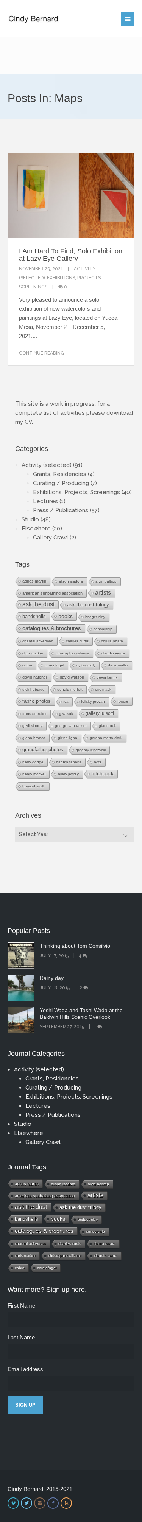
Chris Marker (32, 653)
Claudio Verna (113, 653)
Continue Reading (41, 353)
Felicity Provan (93, 701)
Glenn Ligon (67, 738)
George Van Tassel (70, 726)
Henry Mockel (33, 774)
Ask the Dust (38, 604)
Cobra (27, 665)
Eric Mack (103, 689)
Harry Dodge (33, 762)
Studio (30, 519)
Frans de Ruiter (34, 713)
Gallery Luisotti (100, 713)
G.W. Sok (66, 713)
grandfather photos (42, 749)
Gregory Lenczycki (91, 750)
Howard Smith (33, 786)
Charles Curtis (77, 641)
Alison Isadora (71, 581)
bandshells (34, 616)
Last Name (21, 1337)
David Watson (72, 677)
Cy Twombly (85, 665)
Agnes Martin (34, 581)
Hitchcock (102, 773)
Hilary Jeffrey (68, 774)
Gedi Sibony (32, 726)
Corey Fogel (54, 665)
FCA (66, 701)
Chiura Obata (112, 641)
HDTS (97, 762)
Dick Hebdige (33, 689)
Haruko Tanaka (68, 762)
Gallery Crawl (50, 537)
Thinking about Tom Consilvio (75, 946)
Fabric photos (36, 701)
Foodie (122, 701)
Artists (103, 592)
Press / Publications (60, 510)
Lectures (45, 501)
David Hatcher (34, 677)
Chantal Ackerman (37, 641)
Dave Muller (118, 665)
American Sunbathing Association (52, 593)
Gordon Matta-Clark (106, 738)
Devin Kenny (107, 677)
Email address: (26, 1369)
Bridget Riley (95, 617)
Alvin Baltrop (106, 581)
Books (65, 616)
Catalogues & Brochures (51, 628)
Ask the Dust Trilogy (88, 605)
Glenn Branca (33, 738)
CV (28, 421)
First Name (21, 1305)
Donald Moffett (70, 689)
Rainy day (52, 978)
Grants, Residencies (59, 474)
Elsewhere (36, 528)
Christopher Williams (72, 653)
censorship (103, 629)
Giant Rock (107, 726)
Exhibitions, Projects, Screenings (76, 492)
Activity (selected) (47, 465)
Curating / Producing (61, 483)
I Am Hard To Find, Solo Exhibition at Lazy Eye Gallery (70, 254)
